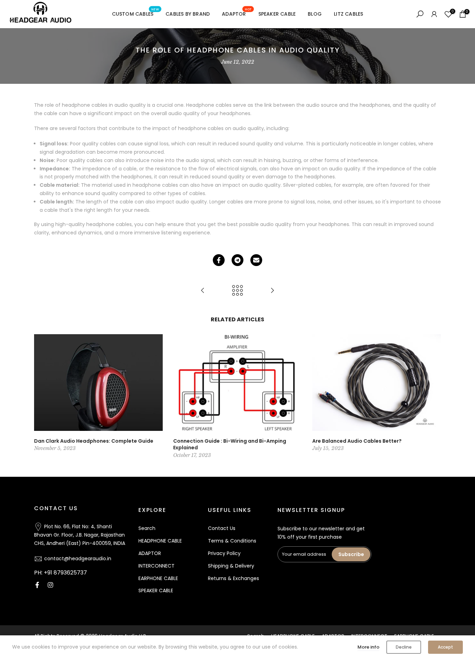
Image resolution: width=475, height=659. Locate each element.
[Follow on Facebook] (37, 585)
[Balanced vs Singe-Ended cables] (272, 290)
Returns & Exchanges (233, 578)
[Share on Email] (256, 260)
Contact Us (221, 528)
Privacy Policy (224, 553)
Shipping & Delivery (231, 565)
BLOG (315, 13)
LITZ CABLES (348, 13)
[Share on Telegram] (237, 260)
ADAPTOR (236, 13)
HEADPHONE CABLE (160, 540)
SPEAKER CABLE (277, 13)
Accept (445, 647)
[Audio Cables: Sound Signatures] (202, 290)
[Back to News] (237, 290)
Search (146, 528)
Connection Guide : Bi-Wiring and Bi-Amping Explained (229, 444)
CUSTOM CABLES (135, 13)
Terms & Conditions (232, 540)
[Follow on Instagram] (50, 585)
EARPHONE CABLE (158, 578)
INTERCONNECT (156, 565)
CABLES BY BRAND (188, 13)
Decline (404, 647)
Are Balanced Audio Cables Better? (357, 440)
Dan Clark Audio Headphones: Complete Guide (93, 440)
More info (368, 647)
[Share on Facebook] (219, 260)
